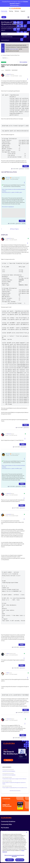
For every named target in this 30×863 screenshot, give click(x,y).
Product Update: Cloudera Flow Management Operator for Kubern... (14, 783)
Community (4, 11)
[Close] (26, 832)
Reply (25, 166)
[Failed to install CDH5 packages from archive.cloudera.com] (1, 229)
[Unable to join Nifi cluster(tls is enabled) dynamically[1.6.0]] (28, 228)
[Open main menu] (28, 17)
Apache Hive (7, 70)
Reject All (10, 859)
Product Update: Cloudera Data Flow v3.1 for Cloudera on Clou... (15, 787)
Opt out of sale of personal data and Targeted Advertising (14, 856)
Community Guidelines (8, 821)
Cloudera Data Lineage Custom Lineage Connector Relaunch (14, 778)
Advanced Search (5, 40)
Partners (17, 11)
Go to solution (23, 62)
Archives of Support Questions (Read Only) (10, 55)
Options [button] (4, 58)
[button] (27, 78)
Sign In (4, 17)
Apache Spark (14, 70)
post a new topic (14, 49)
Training (11, 11)
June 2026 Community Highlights (8, 774)
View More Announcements (15, 790)
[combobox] (15, 36)
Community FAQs (6, 824)
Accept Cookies (19, 859)
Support (23, 11)
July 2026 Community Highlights (8, 771)
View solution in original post (8, 206)
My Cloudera (5, 827)
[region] (14, 846)
